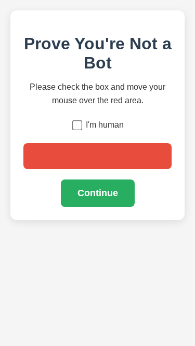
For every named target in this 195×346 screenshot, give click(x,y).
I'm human (105, 124)
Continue (97, 193)
